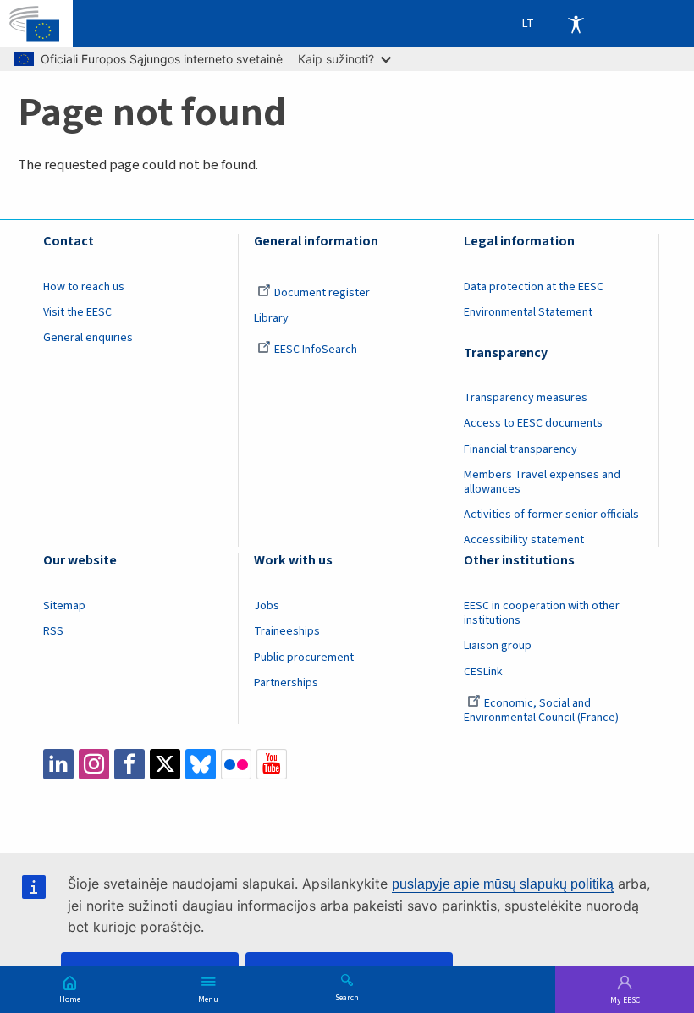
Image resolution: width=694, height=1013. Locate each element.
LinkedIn (58, 764)
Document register (322, 292)
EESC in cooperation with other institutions (542, 613)
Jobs (266, 605)
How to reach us (83, 286)
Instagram (94, 764)
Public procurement (304, 657)
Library (271, 318)
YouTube (271, 764)
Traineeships (287, 631)
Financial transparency (520, 449)
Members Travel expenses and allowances (542, 482)
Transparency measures (525, 397)
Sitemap (64, 605)
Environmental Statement (528, 312)
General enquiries (88, 337)
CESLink (483, 671)
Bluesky (200, 764)
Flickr (236, 764)
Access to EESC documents (533, 423)
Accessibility (575, 23)
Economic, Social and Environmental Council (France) (542, 710)
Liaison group (498, 645)
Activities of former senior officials (551, 514)
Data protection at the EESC (533, 286)
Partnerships (286, 682)
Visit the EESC (77, 312)
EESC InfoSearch (315, 349)
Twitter (165, 764)
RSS (53, 631)
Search (347, 997)
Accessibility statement (524, 539)
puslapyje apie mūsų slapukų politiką (503, 884)
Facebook (129, 764)
